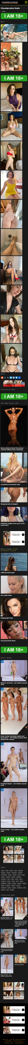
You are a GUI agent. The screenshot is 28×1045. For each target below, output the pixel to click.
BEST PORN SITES (19, 1043)
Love (22, 881)
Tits (25, 887)
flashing (19, 877)
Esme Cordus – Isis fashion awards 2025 (6, 975)
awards (20, 870)
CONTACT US (5, 1039)
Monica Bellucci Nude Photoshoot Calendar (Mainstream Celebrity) (12, 449)
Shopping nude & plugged (9, 504)
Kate (13, 881)
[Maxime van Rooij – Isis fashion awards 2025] (14, 670)
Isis (21, 879)
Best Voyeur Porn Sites (20, 1042)
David (15, 874)
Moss (14, 883)
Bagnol (3, 872)
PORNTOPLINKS (8, 1040)
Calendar (15, 872)
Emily (3, 877)
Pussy (19, 885)
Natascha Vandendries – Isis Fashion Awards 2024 (7, 950)
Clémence (4, 874)
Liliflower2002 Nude (8, 572)
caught (20, 872)
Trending (2, 661)
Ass (16, 870)
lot (17, 881)
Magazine (4, 883)
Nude (13, 389)
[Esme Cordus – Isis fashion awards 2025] (14, 808)
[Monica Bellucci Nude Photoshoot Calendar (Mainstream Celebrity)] (14, 425)
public (13, 885)
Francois (4, 879)
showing (20, 887)
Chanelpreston (6, 389)
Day (19, 874)
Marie (10, 883)
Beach (9, 872)
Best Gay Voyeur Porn (18, 1040)
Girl (13, 879)
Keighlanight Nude (7, 618)
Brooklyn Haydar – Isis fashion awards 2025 (7, 918)
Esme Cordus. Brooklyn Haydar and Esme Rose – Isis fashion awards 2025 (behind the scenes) (14, 737)
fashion (8, 877)
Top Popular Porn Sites (8, 1042)
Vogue (12, 889)
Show (14, 887)
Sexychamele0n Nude (8, 641)
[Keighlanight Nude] (14, 607)
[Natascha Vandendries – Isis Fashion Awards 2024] (7, 938)
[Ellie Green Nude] (21, 959)
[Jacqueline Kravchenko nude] (14, 468)
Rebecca (4, 887)
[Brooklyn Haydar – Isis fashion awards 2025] (14, 762)
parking (8, 885)
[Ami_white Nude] (14, 585)
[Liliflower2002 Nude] (14, 562)
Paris (3, 885)
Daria (10, 874)
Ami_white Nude (6, 595)
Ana (7, 870)
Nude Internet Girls (9, 549)
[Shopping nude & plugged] (14, 494)
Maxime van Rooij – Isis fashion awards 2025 (20, 942)
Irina (17, 879)
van (8, 889)
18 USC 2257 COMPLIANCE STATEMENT (17, 1039)
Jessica (3, 881)
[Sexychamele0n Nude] (14, 630)
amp (3, 870)
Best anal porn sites (9, 1043)
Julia (9, 881)
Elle (23, 874)
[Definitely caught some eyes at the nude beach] (14, 514)
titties (3, 889)
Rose (9, 887)
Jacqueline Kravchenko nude (10, 484)
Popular (2, 488)
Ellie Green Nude (19, 964)
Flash (14, 877)
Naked (19, 883)
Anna (12, 870)
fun (9, 879)
